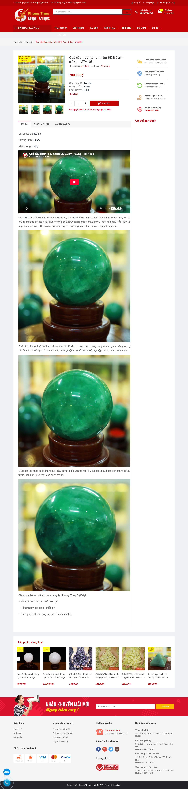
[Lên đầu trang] (183, 392)
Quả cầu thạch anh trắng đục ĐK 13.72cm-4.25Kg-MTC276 (54, 677)
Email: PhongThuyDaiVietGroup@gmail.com (68, 3)
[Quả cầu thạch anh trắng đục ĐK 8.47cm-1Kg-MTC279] (28, 658)
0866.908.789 (146, 13)
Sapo (118, 785)
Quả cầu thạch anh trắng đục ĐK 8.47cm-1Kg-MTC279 (28, 677)
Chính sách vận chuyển (62, 733)
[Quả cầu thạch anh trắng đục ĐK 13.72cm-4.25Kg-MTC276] (54, 658)
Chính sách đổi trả (60, 737)
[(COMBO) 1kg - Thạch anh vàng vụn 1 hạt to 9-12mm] (133, 658)
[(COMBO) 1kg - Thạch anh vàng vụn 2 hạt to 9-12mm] (107, 658)
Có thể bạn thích (145, 120)
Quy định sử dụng (60, 741)
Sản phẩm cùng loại (30, 642)
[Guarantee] (107, 767)
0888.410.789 (83, 109)
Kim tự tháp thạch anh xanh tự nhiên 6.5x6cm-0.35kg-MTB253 (158, 677)
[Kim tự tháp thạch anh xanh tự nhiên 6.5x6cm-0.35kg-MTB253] (159, 658)
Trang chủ (17, 729)
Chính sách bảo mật (61, 729)
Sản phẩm (17, 737)
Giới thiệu (17, 733)
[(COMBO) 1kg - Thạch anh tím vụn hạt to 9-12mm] (81, 658)
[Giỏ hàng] (160, 12)
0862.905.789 (148, 773)
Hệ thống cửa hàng (167, 3)
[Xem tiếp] (73, 94)
